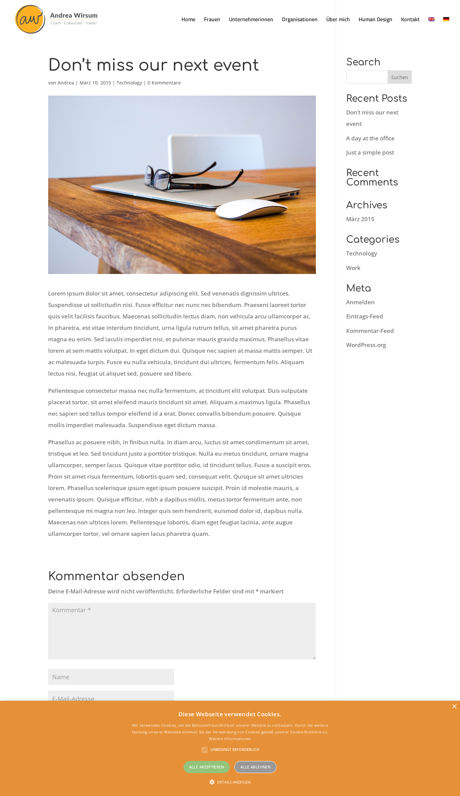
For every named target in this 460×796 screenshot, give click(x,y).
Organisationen (300, 20)
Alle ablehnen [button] (255, 766)
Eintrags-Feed (364, 316)
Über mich (338, 20)
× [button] (454, 706)
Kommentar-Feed (370, 331)
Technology (129, 82)
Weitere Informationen (230, 738)
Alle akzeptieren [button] (206, 766)
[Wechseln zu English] (431, 27)
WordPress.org (366, 345)
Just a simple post (370, 152)
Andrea (66, 82)
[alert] (230, 748)
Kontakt (410, 20)
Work (353, 268)
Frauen (212, 20)
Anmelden (360, 302)
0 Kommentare (164, 82)
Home (188, 20)
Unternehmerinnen (251, 20)
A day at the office (370, 138)
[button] (230, 782)
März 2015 (360, 219)
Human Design (375, 20)
